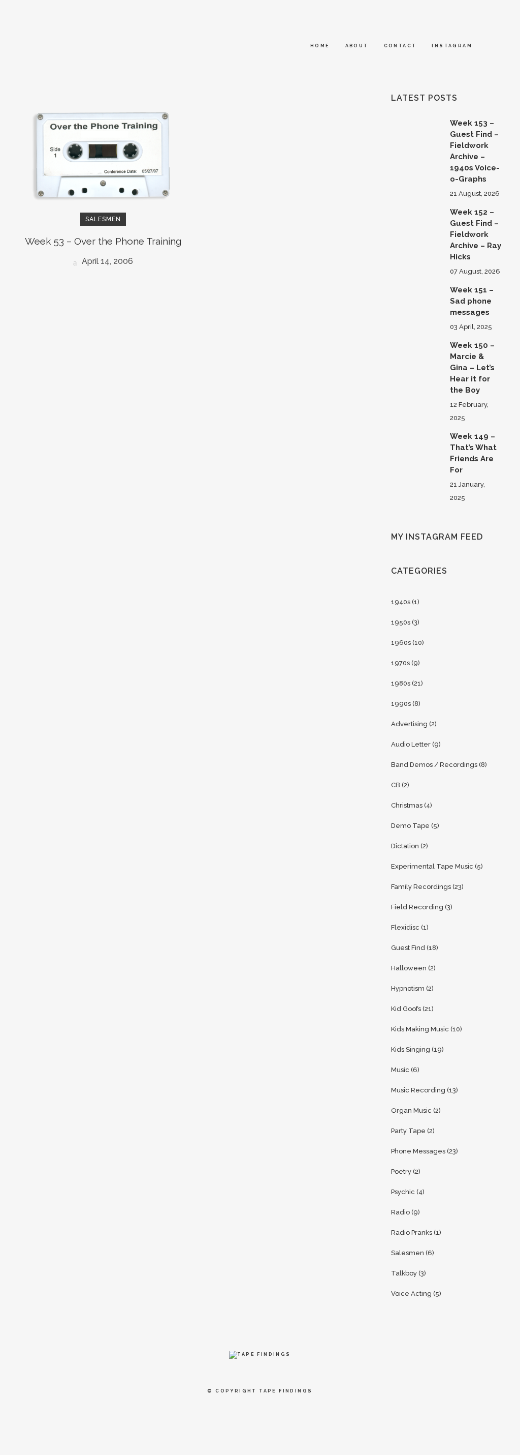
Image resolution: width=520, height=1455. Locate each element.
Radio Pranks (411, 1232)
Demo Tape (410, 825)
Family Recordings (421, 886)
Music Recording (418, 1090)
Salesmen (407, 1253)
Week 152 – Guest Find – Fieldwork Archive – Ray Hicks (475, 234)
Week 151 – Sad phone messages (472, 301)
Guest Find (408, 948)
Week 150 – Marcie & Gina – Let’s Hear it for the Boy (472, 368)
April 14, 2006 (106, 261)
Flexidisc (405, 927)
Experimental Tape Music (432, 866)
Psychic (403, 1192)
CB (395, 785)
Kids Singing (410, 1049)
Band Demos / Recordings (434, 764)
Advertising (409, 724)
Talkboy (404, 1273)
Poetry (401, 1171)
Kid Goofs (406, 1009)
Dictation (405, 846)
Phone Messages (418, 1151)
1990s (401, 703)
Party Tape (408, 1131)
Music (400, 1070)
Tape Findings (285, 1390)
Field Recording (417, 907)
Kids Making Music (420, 1029)
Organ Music (411, 1110)
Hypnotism (408, 988)
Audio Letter (411, 744)
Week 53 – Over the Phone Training (103, 241)
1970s (400, 663)
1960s (401, 642)
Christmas (406, 805)
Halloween (409, 968)
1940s (400, 602)
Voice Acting (411, 1293)
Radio (400, 1212)
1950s (400, 622)
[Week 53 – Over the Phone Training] (103, 155)
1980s (400, 683)
